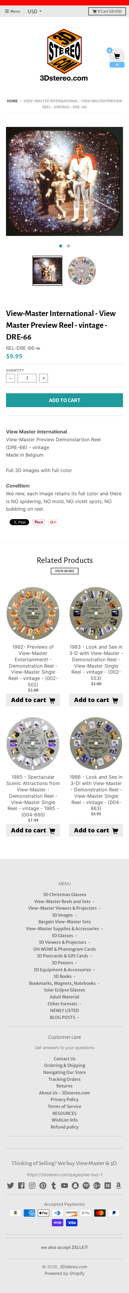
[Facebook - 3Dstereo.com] (21, 1185)
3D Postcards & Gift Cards (62, 956)
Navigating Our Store (64, 1072)
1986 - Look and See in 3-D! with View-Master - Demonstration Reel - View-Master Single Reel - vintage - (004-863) (96, 792)
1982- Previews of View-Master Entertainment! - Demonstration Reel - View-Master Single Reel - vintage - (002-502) (33, 666)
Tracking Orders (64, 1079)
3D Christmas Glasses (64, 894)
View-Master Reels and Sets (62, 901)
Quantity (15, 370)
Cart (110, 11)
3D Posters (62, 963)
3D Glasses (62, 935)
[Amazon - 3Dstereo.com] (118, 1185)
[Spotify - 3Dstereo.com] (86, 1185)
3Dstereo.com (73, 1266)
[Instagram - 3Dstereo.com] (32, 1185)
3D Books (62, 976)
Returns (64, 1086)
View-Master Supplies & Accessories (62, 928)
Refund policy (65, 1127)
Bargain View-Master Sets (64, 921)
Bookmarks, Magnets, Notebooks (62, 983)
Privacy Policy (65, 1099)
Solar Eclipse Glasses (64, 990)
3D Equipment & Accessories (62, 969)
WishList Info (65, 1120)
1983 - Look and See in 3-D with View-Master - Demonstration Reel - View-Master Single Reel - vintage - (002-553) (96, 662)
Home (12, 101)
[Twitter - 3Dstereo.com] (10, 1185)
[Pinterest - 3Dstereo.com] (42, 1185)
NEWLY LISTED (64, 1010)
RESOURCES (64, 1113)
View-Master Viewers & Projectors (62, 908)
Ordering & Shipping (64, 1065)
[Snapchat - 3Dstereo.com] (75, 1185)
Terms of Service (64, 1106)
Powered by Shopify (65, 1273)
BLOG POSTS (62, 1017)
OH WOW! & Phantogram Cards (64, 949)
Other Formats (62, 1004)
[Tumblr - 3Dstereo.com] (53, 1185)
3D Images (62, 915)
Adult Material (64, 997)
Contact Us (65, 1059)
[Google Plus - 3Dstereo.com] (96, 1185)
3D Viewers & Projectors (62, 942)
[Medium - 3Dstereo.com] (107, 1185)
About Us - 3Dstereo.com (64, 1093)
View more (64, 571)
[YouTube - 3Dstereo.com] (64, 1185)
